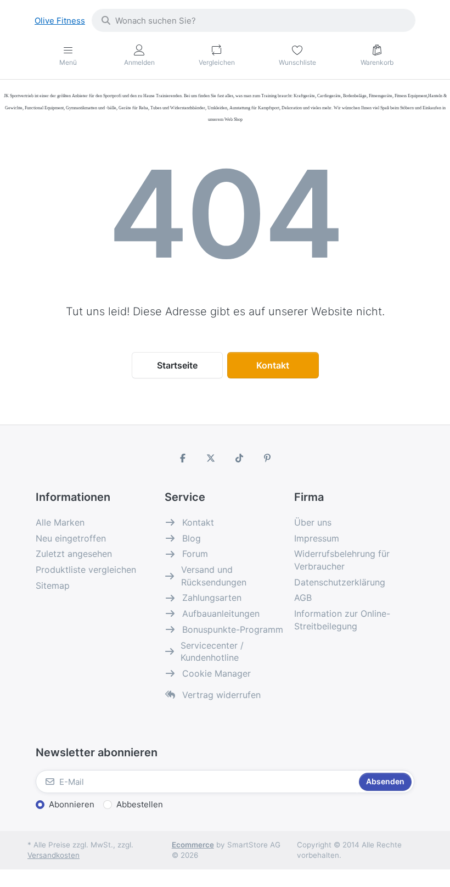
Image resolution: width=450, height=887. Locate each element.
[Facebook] (183, 458)
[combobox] (253, 20)
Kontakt (272, 365)
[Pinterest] (268, 458)
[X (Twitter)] (211, 458)
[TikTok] (239, 458)
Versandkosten (53, 855)
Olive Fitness (60, 20)
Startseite (177, 365)
